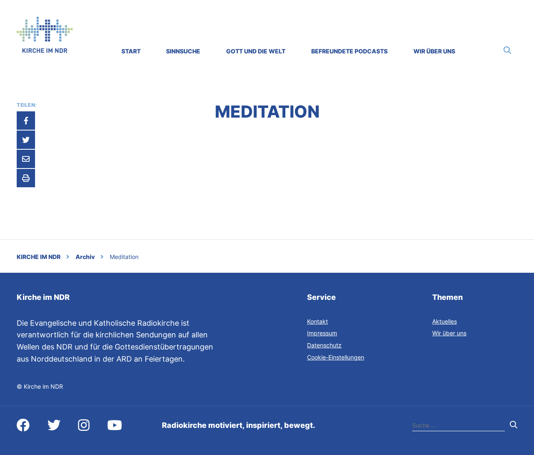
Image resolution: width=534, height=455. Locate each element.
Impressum (322, 333)
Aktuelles (444, 321)
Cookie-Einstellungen (335, 357)
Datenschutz (324, 345)
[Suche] (507, 50)
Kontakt (317, 321)
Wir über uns (449, 333)
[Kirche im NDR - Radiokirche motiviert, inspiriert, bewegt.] (45, 50)
